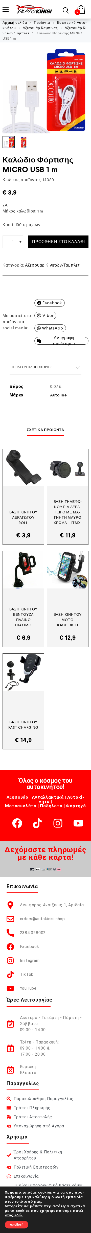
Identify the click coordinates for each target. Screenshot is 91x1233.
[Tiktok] (37, 823)
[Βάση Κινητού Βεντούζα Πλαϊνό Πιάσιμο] (23, 569)
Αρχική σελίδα (15, 22)
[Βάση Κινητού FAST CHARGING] (23, 672)
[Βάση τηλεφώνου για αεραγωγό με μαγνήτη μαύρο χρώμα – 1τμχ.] (67, 467)
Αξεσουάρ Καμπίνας (40, 28)
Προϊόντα (42, 22)
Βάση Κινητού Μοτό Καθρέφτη (68, 619)
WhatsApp (52, 328)
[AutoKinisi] (34, 9)
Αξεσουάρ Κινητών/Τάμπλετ (52, 265)
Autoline (58, 395)
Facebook (52, 302)
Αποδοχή (16, 1225)
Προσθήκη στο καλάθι (58, 241)
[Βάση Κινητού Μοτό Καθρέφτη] (67, 569)
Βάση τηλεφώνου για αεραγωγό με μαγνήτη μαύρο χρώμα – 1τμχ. (68, 512)
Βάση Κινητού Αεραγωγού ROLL (23, 517)
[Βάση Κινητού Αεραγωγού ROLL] (23, 467)
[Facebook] (17, 823)
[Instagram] (58, 823)
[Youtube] (78, 823)
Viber (47, 315)
